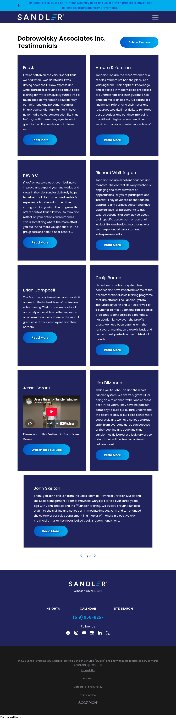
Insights (53, 608)
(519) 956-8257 (88, 617)
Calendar (88, 608)
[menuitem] (88, 670)
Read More (40, 140)
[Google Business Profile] (92, 633)
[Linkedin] (100, 633)
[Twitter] (108, 633)
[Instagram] (76, 633)
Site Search (123, 608)
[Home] (41, 17)
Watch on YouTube (47, 450)
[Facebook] (68, 633)
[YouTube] (84, 633)
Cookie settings (10, 717)
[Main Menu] (155, 17)
